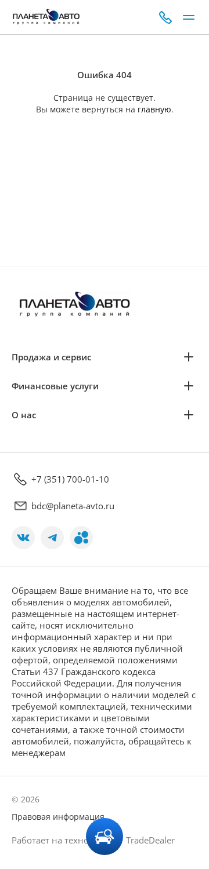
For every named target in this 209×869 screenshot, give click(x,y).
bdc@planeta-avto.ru (72, 506)
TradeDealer (149, 840)
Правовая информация (58, 816)
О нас (24, 415)
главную (154, 109)
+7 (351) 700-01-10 (70, 479)
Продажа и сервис (51, 357)
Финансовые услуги (55, 386)
